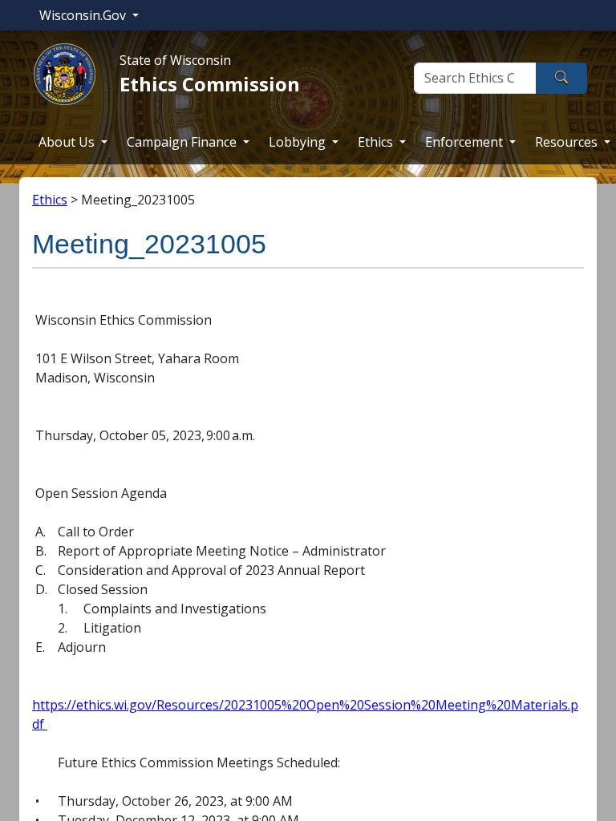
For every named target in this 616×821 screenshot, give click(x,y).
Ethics (377, 142)
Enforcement (465, 142)
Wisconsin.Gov (84, 15)
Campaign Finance (183, 142)
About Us (68, 142)
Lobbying (299, 142)
